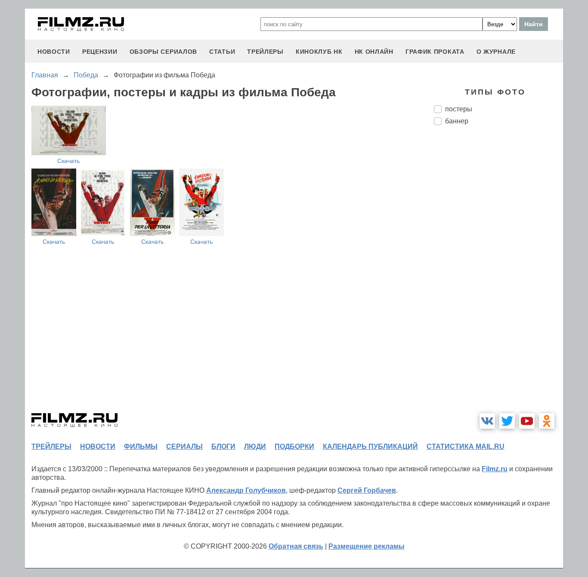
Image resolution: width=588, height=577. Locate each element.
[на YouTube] (527, 421)
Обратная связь (296, 546)
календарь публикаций (370, 446)
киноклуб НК (319, 51)
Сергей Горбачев (366, 490)
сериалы (184, 446)
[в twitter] (507, 421)
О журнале (496, 51)
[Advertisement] (498, 276)
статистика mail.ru (465, 446)
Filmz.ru (495, 469)
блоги (223, 446)
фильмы (141, 446)
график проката (434, 51)
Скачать (68, 160)
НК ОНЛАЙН (374, 51)
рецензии (100, 51)
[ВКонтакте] (487, 421)
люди (255, 446)
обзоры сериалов (164, 51)
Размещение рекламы (366, 546)
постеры (458, 109)
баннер (456, 121)
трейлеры (265, 51)
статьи (222, 51)
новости (53, 51)
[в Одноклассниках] (546, 421)
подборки (294, 446)
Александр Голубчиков (246, 490)
